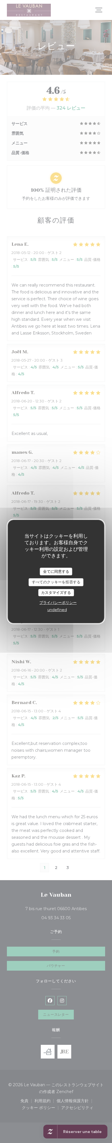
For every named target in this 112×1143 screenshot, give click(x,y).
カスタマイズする (56, 592)
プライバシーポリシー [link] (58, 602)
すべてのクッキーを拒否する (56, 582)
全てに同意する (56, 571)
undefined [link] (57, 609)
